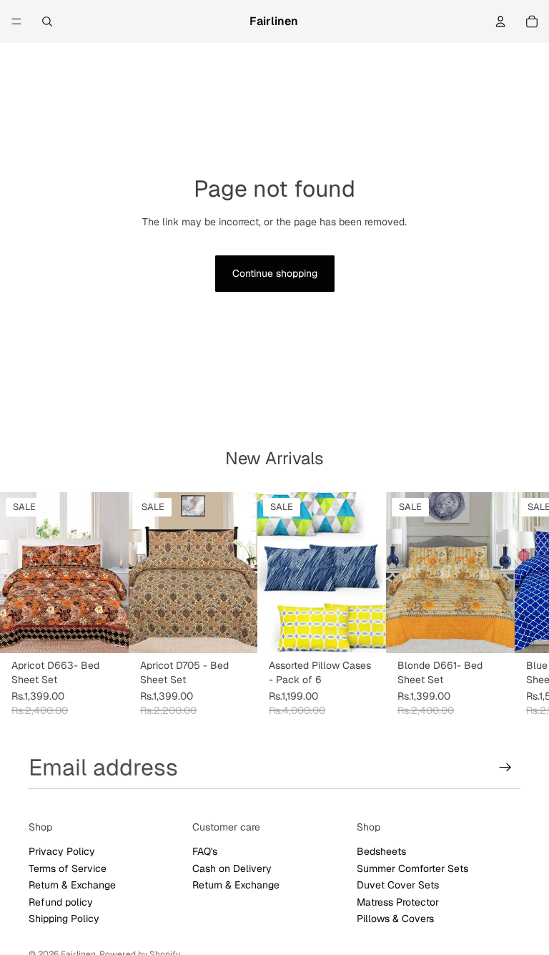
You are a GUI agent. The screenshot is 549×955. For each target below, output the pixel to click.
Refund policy (61, 901)
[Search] (47, 21)
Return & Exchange (72, 884)
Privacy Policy (62, 851)
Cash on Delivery (232, 868)
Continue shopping (274, 273)
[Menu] (16, 21)
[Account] (500, 21)
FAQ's (204, 851)
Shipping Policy (64, 918)
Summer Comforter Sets (412, 868)
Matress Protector (398, 901)
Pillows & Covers (395, 918)
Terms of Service (68, 868)
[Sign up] (505, 768)
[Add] (106, 631)
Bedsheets (381, 851)
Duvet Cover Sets (398, 884)
